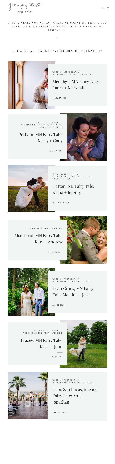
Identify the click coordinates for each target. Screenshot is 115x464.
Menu (102, 8)
